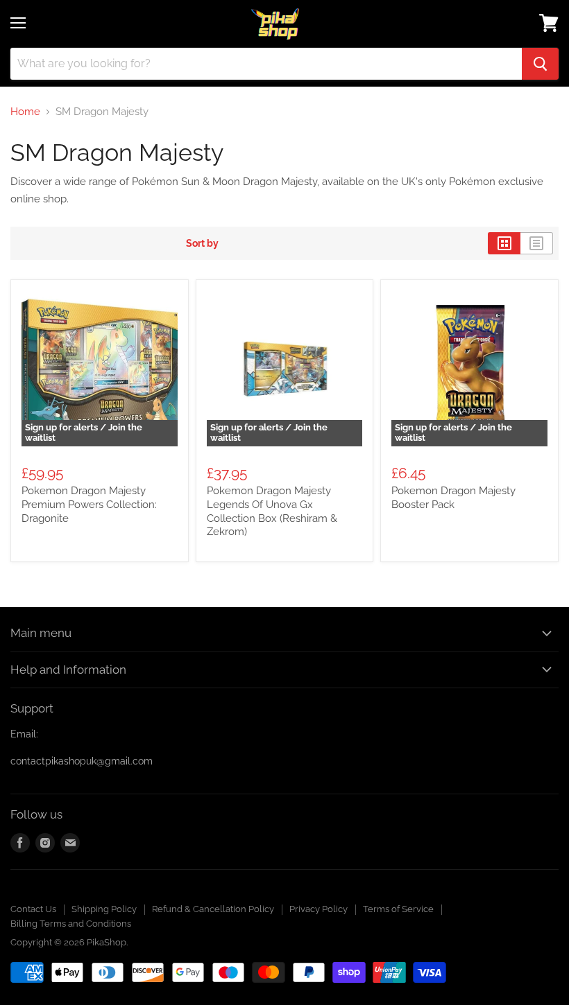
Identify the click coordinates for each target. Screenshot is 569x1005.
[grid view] (504, 243)
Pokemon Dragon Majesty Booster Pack (453, 497)
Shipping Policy (104, 909)
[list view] (536, 243)
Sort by (202, 243)
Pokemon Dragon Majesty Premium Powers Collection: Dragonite (89, 504)
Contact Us (33, 909)
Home (25, 112)
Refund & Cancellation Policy (213, 909)
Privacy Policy (318, 909)
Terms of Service (398, 909)
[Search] (540, 64)
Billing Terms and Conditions (70, 923)
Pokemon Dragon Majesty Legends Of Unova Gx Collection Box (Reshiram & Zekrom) (272, 511)
